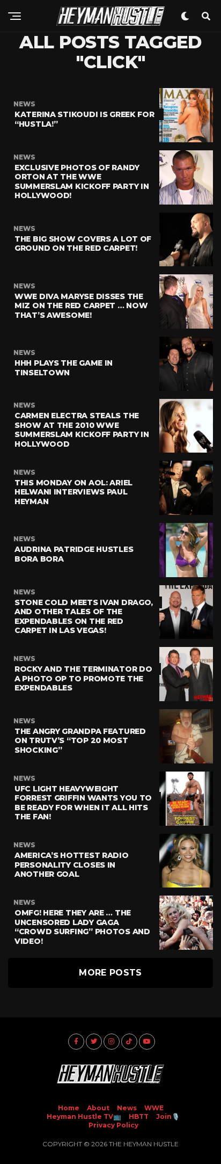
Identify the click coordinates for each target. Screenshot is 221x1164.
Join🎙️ (168, 1116)
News (127, 1108)
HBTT (139, 1116)
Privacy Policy (113, 1125)
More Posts (110, 972)
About (98, 1108)
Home (68, 1108)
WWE (154, 1108)
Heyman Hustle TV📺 (84, 1116)
